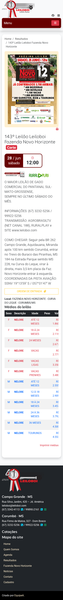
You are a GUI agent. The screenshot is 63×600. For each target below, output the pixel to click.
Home (8, 38)
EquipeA (19, 595)
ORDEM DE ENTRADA (29, 291)
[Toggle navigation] (55, 23)
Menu (8, 23)
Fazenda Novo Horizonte (18, 565)
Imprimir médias (49, 445)
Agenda (8, 554)
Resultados (21, 38)
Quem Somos (11, 549)
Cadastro (9, 582)
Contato (8, 576)
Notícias (8, 571)
